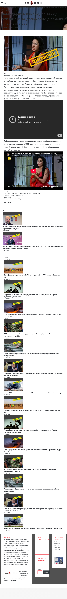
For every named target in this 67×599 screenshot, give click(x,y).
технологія (31, 193)
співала (50, 147)
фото (38, 193)
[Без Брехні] (33, 3)
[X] (4, 204)
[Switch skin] (12, 4)
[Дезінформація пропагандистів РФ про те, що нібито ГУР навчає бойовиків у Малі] (13, 273)
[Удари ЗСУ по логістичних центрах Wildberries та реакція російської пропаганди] (13, 391)
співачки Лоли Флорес (34, 81)
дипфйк (7, 193)
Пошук (39, 569)
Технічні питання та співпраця (57, 547)
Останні (6, 257)
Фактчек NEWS (18, 7)
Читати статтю (8, 201)
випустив (41, 78)
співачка (22, 193)
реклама (14, 193)
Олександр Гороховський (8, 27)
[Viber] (5, 204)
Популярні (7, 259)
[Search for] (9, 4)
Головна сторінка (7, 7)
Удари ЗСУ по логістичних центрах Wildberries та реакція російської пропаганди (33, 393)
